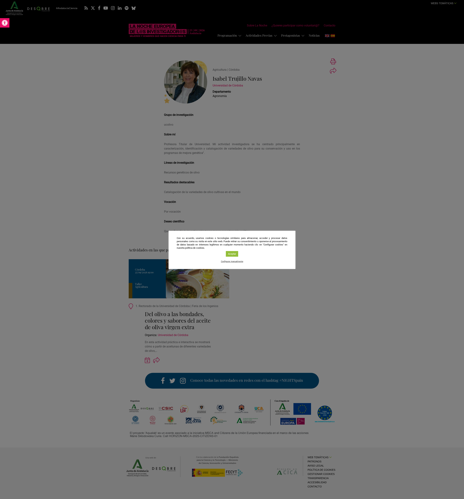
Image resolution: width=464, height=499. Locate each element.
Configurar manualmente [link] (232, 261)
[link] (4, 23)
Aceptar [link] (232, 253)
